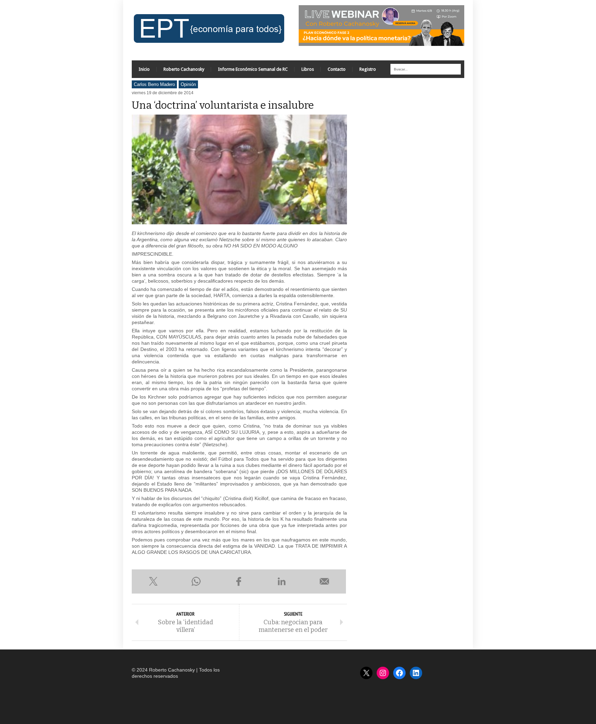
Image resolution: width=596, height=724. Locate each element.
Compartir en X (153, 581)
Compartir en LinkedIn (281, 581)
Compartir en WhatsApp (196, 581)
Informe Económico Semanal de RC (253, 69)
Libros (307, 69)
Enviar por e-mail (324, 581)
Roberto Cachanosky (183, 69)
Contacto (337, 69)
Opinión (188, 84)
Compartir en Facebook (238, 581)
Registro (367, 69)
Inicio (144, 69)
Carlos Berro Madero (154, 84)
